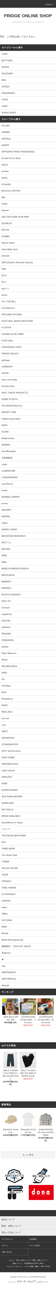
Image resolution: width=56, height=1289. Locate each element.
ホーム (11, 1260)
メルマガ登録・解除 (31, 1266)
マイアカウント (8, 1239)
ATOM (47, 1266)
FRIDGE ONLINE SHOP (28, 15)
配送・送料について (40, 1260)
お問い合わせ (7, 1252)
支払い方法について (23, 1260)
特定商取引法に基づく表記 (33, 1263)
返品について (17, 1263)
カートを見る (35, 1245)
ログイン (5, 1245)
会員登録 (33, 1239)
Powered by (12, 1282)
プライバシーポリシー (14, 1266)
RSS (42, 1266)
